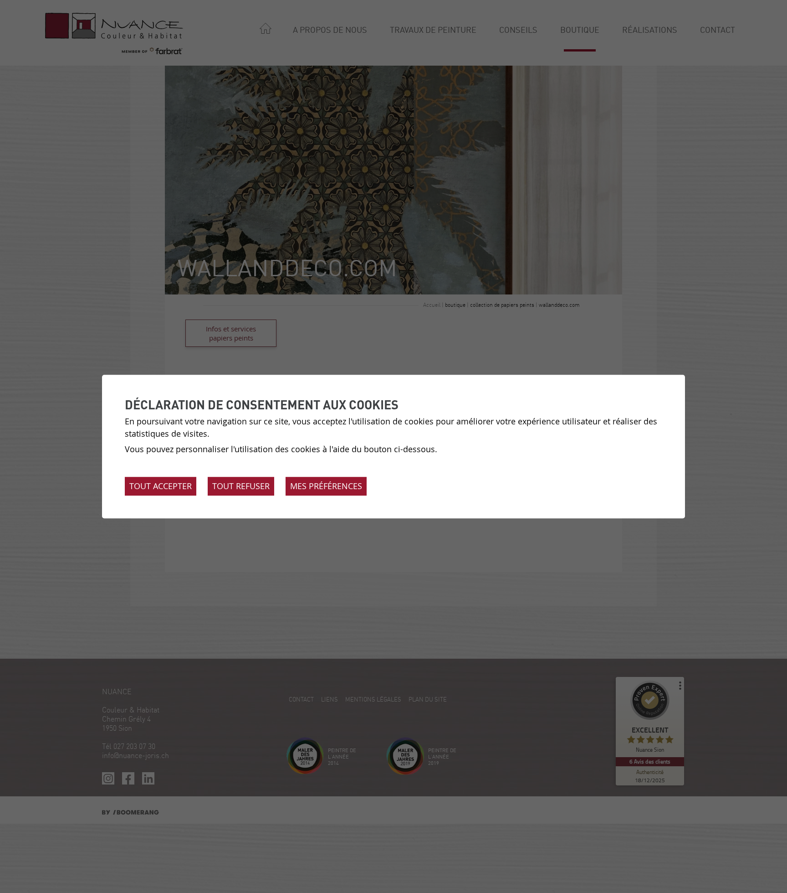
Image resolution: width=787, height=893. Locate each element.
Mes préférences (326, 485)
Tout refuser (241, 485)
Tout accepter (160, 485)
